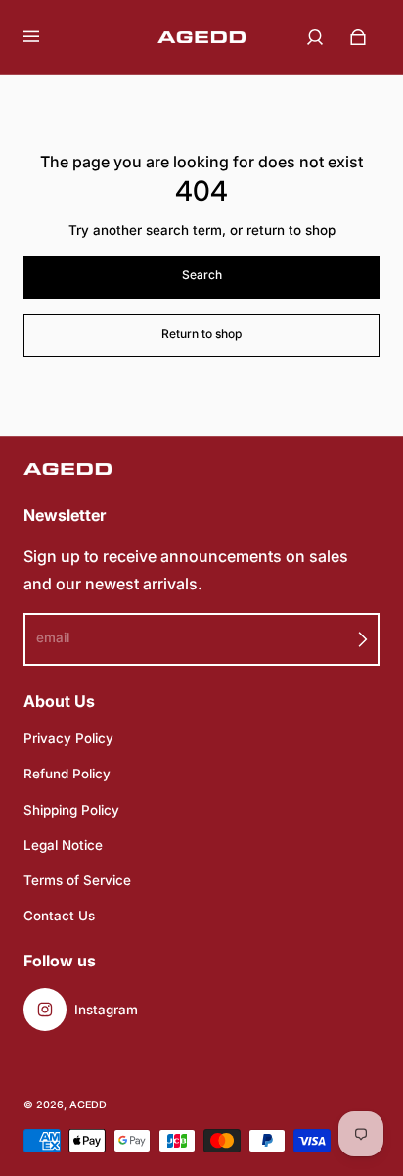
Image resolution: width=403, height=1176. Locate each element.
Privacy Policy (68, 738)
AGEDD (88, 1105)
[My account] (314, 37)
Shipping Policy (71, 810)
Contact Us (59, 915)
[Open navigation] (45, 37)
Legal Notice (63, 845)
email (52, 637)
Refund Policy (67, 773)
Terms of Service (77, 880)
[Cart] (358, 37)
